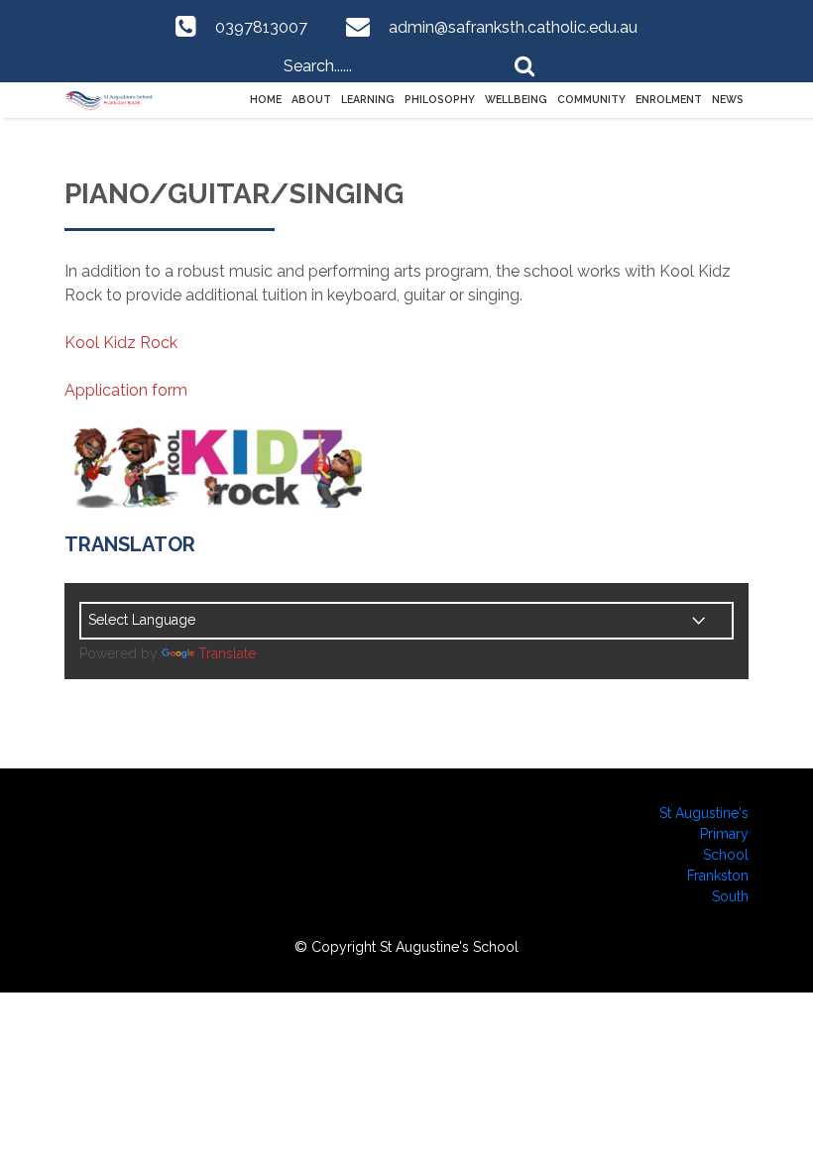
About (311, 99)
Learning (368, 99)
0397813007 (261, 27)
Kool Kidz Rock (120, 342)
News (728, 99)
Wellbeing (516, 99)
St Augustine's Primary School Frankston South (704, 854)
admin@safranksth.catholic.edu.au (513, 27)
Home (266, 99)
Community (591, 99)
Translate (227, 653)
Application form (125, 390)
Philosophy (440, 99)
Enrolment (669, 99)
